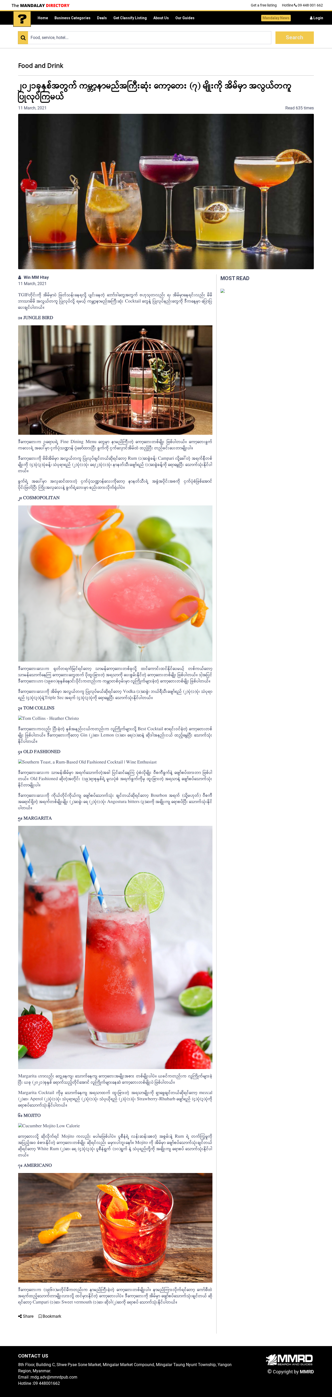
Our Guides (185, 18)
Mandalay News (275, 18)
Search (294, 37)
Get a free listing (264, 5)
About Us (161, 18)
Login (318, 18)
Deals (102, 18)
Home (43, 18)
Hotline (302, 5)
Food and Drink (40, 65)
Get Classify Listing (130, 18)
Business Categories (72, 18)
